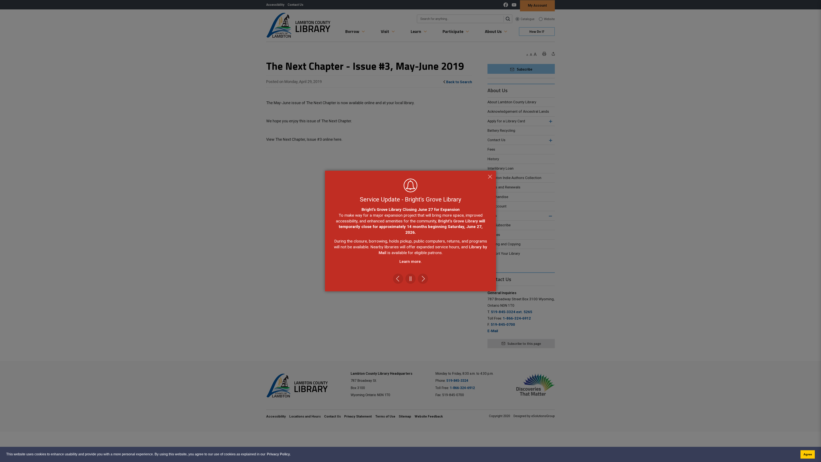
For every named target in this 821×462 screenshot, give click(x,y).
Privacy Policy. (279, 454)
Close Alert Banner (490, 177)
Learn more (410, 261)
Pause (410, 279)
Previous (398, 279)
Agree (807, 454)
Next (423, 279)
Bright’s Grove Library (458, 221)
